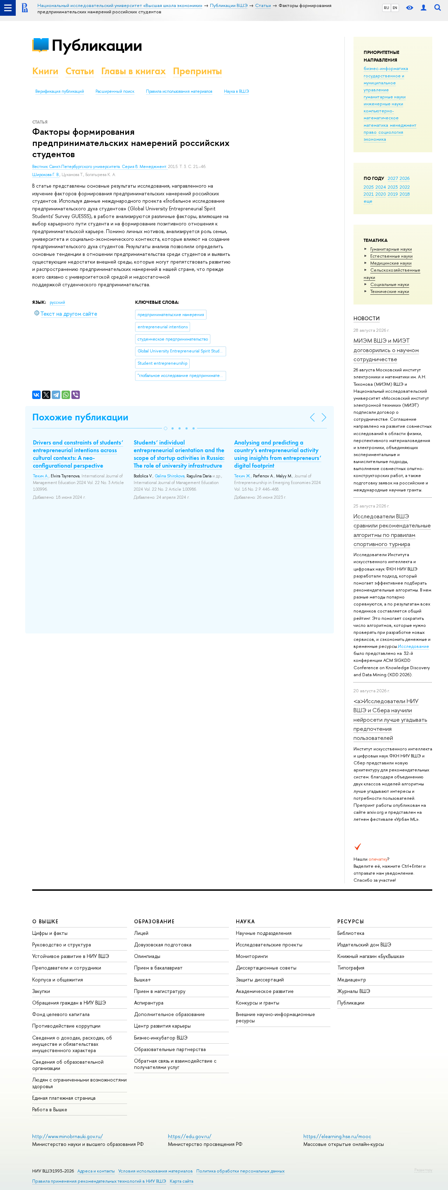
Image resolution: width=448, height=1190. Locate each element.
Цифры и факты (50, 933)
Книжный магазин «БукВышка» (371, 956)
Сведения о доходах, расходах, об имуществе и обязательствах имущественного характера (72, 1044)
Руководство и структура (61, 944)
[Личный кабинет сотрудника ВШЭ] (423, 8)
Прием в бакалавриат (158, 967)
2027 (393, 178)
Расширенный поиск (115, 91)
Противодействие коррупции (66, 1025)
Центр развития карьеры (162, 1025)
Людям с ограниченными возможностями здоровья (79, 1082)
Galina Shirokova (169, 476)
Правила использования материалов (179, 91)
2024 (381, 187)
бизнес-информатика (386, 68)
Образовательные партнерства (170, 1049)
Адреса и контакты (96, 1171)
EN (395, 7)
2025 (369, 187)
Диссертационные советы (266, 967)
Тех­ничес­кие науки (389, 291)
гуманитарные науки (385, 96)
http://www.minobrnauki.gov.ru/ (67, 1136)
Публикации (96, 45)
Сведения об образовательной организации (68, 1064)
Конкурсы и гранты (257, 1002)
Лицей (141, 933)
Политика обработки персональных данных (240, 1171)
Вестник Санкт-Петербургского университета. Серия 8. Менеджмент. (100, 166)
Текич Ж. (242, 476)
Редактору (423, 1169)
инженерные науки (383, 103)
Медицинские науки (391, 263)
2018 (405, 194)
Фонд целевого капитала (61, 1014)
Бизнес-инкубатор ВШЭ (161, 1037)
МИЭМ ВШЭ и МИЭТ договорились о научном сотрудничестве (386, 349)
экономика (375, 139)
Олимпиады (147, 956)
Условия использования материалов (155, 1171)
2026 (405, 178)
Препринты (197, 71)
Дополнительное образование (169, 1014)
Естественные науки (391, 256)
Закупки (41, 991)
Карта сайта (181, 1181)
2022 (405, 187)
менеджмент (403, 125)
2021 (369, 194)
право (370, 132)
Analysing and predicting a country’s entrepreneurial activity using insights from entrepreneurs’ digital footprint (277, 454)
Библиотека (350, 933)
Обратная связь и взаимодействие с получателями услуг (175, 1063)
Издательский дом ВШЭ (364, 944)
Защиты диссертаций (260, 979)
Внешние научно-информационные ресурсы (275, 1017)
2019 (393, 194)
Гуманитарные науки (391, 249)
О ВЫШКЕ (45, 921)
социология (390, 132)
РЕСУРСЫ (350, 921)
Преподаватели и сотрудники (66, 967)
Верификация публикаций (59, 91)
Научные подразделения (264, 933)
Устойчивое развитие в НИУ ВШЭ (70, 956)
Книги (45, 71)
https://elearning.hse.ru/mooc (337, 1136)
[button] (165, 428)
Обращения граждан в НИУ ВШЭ (69, 1002)
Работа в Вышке (49, 1109)
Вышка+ (142, 979)
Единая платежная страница (64, 1097)
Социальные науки (389, 284)
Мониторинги (252, 956)
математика (376, 125)
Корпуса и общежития (57, 979)
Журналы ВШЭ (353, 991)
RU (386, 7)
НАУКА (245, 921)
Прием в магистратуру (160, 991)
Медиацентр (351, 979)
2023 (393, 187)
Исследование (413, 646)
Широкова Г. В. (45, 174)
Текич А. (41, 476)
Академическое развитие (265, 991)
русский (57, 302)
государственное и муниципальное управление (384, 82)
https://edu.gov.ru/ (189, 1136)
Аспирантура (148, 1002)
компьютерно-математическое (381, 114)
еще (368, 201)
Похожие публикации (80, 417)
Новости (367, 318)
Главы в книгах (133, 71)
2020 (381, 194)
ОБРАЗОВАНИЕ (154, 921)
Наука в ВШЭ (236, 91)
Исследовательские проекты (269, 944)
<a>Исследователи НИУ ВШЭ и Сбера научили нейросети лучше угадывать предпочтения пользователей (390, 719)
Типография (350, 967)
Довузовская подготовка (162, 944)
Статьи (79, 71)
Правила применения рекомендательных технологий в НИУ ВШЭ (99, 1181)
